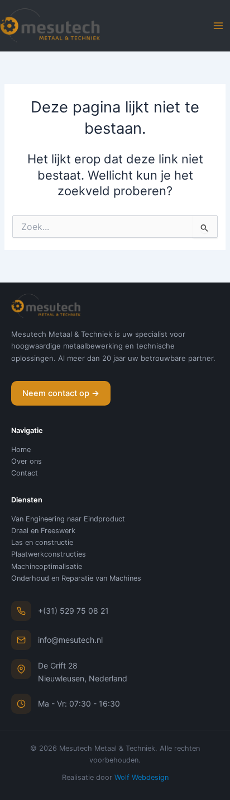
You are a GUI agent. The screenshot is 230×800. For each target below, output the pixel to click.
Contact (24, 473)
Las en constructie (42, 542)
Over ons (26, 461)
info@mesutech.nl (70, 639)
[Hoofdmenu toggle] (218, 25)
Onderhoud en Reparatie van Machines (76, 578)
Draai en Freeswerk (43, 530)
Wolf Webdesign (141, 777)
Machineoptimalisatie (46, 566)
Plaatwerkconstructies (48, 554)
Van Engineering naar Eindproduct (68, 519)
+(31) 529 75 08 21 (73, 610)
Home (21, 449)
